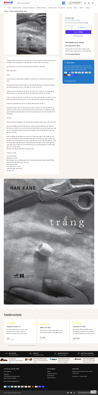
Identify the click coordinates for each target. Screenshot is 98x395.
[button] (92, 3)
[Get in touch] (89, 3)
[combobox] (41, 3)
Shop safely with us (71, 81)
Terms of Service (51, 377)
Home (6, 11)
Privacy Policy (50, 375)
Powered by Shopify (17, 392)
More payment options (78, 35)
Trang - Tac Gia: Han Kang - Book (18, 11)
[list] (49, 331)
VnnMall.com (9, 392)
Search (49, 371)
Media (75, 7)
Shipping (67, 20)
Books (81, 7)
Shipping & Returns (52, 373)
